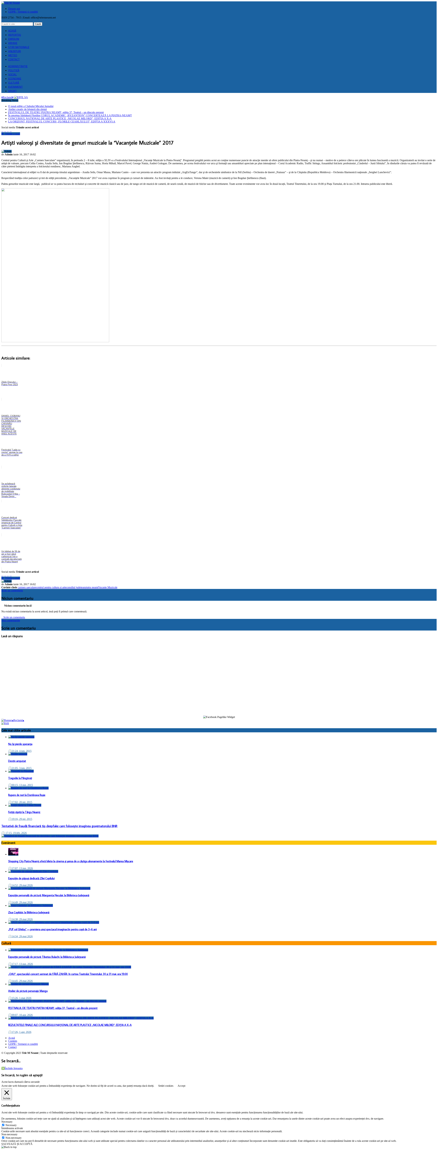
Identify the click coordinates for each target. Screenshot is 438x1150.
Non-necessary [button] (9, 1134)
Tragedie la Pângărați (20, 778)
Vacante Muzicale (107, 587)
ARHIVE (12, 43)
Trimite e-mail (10, 133)
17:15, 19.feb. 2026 (14, 832)
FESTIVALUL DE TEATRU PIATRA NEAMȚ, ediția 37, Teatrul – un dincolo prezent (56, 112)
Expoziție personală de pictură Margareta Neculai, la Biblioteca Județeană (48, 895)
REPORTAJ (14, 35)
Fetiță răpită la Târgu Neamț (24, 812)
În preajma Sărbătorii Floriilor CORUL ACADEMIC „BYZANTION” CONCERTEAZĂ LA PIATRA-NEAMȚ (70, 115)
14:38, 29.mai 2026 (20, 919)
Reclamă (7, 97)
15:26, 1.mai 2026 (19, 998)
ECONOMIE (14, 78)
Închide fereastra (12, 1068)
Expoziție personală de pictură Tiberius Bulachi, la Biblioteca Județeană (47, 957)
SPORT (12, 91)
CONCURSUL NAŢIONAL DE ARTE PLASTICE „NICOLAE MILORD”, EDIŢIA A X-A (60, 118)
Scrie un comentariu (12, 590)
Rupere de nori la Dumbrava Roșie (26, 795)
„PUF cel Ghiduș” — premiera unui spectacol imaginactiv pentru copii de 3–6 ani (52, 929)
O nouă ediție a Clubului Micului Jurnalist (30, 106)
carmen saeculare (27, 587)
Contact (12, 1047)
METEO (12, 55)
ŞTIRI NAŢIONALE (18, 47)
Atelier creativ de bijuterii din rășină (27, 109)
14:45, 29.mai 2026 (20, 980)
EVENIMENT (15, 87)
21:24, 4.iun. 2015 (19, 750)
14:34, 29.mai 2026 (20, 936)
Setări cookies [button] (165, 1085)
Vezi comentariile (10, 620)
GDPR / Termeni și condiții (23, 11)
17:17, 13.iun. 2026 (20, 963)
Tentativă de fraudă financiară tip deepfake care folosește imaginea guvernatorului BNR (59, 826)
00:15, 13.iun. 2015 (20, 784)
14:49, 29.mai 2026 (20, 902)
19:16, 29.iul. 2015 (20, 819)
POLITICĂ (13, 70)
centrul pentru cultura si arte (51, 587)
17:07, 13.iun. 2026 (20, 868)
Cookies (12, 1040)
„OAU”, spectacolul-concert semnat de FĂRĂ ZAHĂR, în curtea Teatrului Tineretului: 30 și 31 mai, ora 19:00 (68, 974)
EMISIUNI (13, 39)
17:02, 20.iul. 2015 (20, 802)
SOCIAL (12, 74)
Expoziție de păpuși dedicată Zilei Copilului (31, 878)
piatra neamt (91, 587)
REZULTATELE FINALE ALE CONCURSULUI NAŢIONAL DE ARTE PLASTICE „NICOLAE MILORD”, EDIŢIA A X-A (70, 1025)
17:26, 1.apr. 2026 (19, 1032)
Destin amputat (17, 761)
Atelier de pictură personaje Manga (28, 991)
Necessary (11, 1125)
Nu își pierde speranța (20, 744)
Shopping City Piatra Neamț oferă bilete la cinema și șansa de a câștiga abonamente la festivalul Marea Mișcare (70, 861)
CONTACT (14, 59)
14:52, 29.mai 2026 (20, 885)
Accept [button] (181, 1085)
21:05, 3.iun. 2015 (19, 768)
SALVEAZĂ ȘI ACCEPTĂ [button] (17, 1143)
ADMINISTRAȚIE (18, 66)
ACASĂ (12, 31)
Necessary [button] (6, 1121)
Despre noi (14, 8)
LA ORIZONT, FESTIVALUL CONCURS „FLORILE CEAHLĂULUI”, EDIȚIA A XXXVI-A (61, 121)
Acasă (11, 1037)
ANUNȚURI (14, 51)
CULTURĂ (13, 83)
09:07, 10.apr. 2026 (20, 1014)
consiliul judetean (75, 587)
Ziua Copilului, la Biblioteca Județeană (28, 912)
